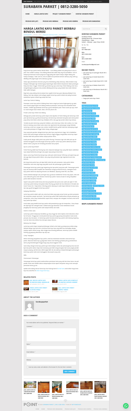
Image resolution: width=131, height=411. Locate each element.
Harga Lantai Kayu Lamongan (90, 134)
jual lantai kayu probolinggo (89, 175)
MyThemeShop (76, 404)
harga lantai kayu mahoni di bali (91, 139)
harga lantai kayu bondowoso (90, 116)
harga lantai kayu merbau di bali (91, 147)
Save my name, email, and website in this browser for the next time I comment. (50, 367)
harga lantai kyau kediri (88, 160)
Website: (28, 360)
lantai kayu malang (98, 186)
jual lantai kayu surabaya (89, 180)
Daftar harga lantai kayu (42, 270)
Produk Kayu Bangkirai (91, 21)
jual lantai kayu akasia (88, 162)
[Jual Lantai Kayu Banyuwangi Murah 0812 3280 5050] (100, 387)
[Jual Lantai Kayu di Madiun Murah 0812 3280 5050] (72, 384)
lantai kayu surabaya (87, 188)
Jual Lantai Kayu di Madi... (95, 1)
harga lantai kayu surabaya (89, 155)
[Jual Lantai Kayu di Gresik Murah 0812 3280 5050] (44, 387)
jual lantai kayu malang (88, 173)
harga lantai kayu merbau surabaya (91, 149)
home (37, 409)
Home (27, 14)
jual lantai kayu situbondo (89, 178)
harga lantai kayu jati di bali (89, 129)
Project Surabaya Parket (62, 14)
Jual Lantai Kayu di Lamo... (41, 1)
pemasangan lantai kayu (88, 191)
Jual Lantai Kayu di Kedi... (77, 1)
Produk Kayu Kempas (70, 21)
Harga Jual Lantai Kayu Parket (50, 34)
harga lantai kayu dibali (88, 118)
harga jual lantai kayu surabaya (90, 108)
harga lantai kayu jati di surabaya (91, 131)
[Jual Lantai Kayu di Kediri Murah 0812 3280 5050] (58, 387)
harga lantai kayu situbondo (90, 152)
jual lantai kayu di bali (88, 165)
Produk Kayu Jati (31, 21)
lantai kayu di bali (87, 186)
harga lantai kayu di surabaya (90, 121)
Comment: (29, 326)
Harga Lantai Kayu (41, 14)
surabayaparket (28, 34)
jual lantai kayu (101, 160)
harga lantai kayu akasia (88, 113)
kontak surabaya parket (88, 183)
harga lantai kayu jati (88, 126)
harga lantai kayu (87, 111)
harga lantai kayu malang (89, 142)
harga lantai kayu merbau (89, 144)
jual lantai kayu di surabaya (89, 167)
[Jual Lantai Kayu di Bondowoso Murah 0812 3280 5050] (86, 385)
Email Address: (30, 352)
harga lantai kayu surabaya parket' (91, 157)
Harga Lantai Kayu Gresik (89, 123)
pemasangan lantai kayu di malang (91, 193)
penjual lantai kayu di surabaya (90, 198)
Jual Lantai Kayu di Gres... (59, 1)
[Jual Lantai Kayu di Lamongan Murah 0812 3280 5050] (30, 384)
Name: (28, 344)
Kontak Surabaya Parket (85, 14)
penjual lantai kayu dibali (89, 196)
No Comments (62, 34)
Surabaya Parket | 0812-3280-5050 (56, 7)
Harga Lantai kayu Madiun (89, 136)
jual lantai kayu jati (87, 170)
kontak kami (61, 268)
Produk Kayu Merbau (50, 21)
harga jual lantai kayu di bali (89, 105)
